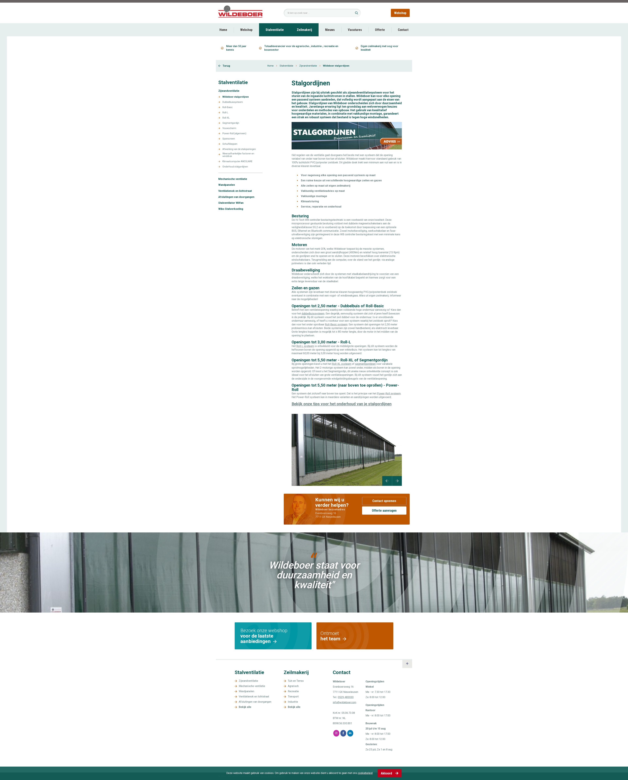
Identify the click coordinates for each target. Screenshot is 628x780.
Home (223, 30)
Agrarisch (293, 686)
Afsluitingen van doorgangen (236, 197)
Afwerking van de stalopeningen (239, 149)
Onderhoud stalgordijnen (235, 166)
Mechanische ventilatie (232, 179)
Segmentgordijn (230, 123)
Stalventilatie (275, 30)
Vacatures (355, 30)
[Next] (397, 481)
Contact (403, 30)
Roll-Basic (227, 107)
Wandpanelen (226, 184)
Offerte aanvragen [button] (384, 510)
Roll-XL (226, 118)
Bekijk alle (245, 707)
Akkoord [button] (387, 773)
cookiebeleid (365, 773)
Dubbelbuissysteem (232, 102)
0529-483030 (346, 697)
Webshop (246, 30)
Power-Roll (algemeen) (234, 133)
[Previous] (387, 481)
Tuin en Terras (296, 680)
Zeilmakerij (304, 30)
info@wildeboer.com (344, 702)
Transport (293, 696)
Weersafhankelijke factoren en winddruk (238, 154)
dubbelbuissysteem (313, 313)
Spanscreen (228, 139)
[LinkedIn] (350, 733)
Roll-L (225, 112)
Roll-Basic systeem (336, 324)
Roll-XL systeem (341, 363)
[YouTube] (357, 733)
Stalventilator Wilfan (231, 202)
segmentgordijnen (365, 363)
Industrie (293, 701)
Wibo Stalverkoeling (230, 209)
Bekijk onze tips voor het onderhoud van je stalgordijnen (342, 404)
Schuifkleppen (229, 144)
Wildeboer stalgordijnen (235, 97)
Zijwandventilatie (308, 65)
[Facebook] (343, 733)
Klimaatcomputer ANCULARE (237, 161)
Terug (226, 65)
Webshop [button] (400, 13)
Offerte (380, 30)
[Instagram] (336, 733)
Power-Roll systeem (389, 393)
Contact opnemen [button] (384, 501)
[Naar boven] (407, 664)
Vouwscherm (229, 128)
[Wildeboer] (240, 12)
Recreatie (293, 691)
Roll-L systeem (305, 346)
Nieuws (330, 30)
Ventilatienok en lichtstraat (235, 191)
